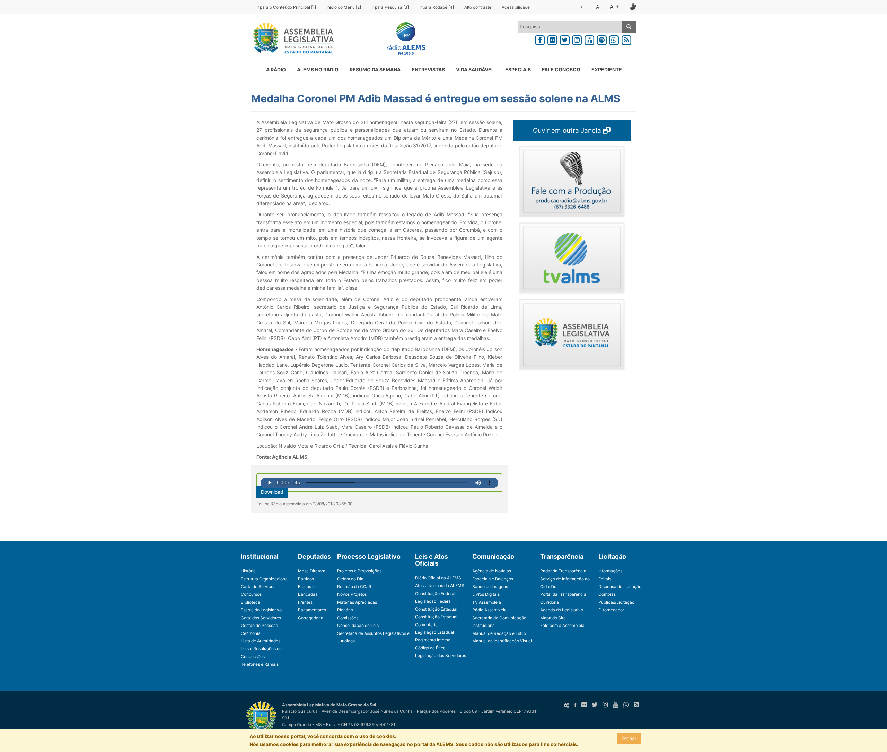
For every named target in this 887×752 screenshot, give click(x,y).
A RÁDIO (276, 69)
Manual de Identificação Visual (502, 641)
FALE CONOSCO (561, 69)
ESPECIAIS (518, 69)
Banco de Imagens (490, 586)
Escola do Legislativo (261, 609)
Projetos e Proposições (359, 571)
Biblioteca (250, 602)
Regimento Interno (432, 639)
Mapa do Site (553, 617)
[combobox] (570, 27)
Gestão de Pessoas (259, 625)
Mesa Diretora (311, 571)
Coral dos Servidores (261, 617)
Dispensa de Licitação (619, 586)
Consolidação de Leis (358, 625)
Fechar (628, 738)
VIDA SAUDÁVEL (475, 69)
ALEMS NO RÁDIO (318, 69)
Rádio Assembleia (489, 609)
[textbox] (570, 26)
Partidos (306, 579)
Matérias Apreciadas (357, 602)
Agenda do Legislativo (561, 609)
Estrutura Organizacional (265, 579)
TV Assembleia (486, 602)
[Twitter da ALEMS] (564, 39)
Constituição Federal (435, 593)
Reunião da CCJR (354, 586)
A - (583, 7)
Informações (610, 571)
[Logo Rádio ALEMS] (403, 39)
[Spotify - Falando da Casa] (601, 39)
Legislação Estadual (434, 632)
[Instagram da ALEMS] (576, 39)
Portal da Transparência (563, 594)
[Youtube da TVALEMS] (589, 39)
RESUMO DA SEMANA (375, 69)
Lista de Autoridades (260, 641)
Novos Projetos (352, 594)
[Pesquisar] (629, 27)
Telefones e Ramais (260, 664)
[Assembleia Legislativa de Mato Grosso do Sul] (291, 39)
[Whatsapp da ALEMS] (614, 39)
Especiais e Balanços (492, 579)
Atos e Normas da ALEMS (439, 585)
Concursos (251, 594)
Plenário (345, 609)
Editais (604, 579)
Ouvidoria (549, 602)
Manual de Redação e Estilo (499, 633)
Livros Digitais (486, 594)
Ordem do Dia (350, 579)
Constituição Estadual (436, 609)
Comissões (347, 617)
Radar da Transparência (563, 571)
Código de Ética (430, 647)
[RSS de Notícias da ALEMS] (626, 39)
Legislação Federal (433, 601)
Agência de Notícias (491, 571)
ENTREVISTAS (428, 69)
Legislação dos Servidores (440, 655)
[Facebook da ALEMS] (539, 39)
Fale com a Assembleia (562, 625)
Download (272, 492)
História (248, 571)
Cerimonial (251, 633)
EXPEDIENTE (606, 69)
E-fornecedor (611, 609)
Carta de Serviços (258, 586)
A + (614, 6)
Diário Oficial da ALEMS (438, 577)
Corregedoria (310, 617)
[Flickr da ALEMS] (552, 39)
